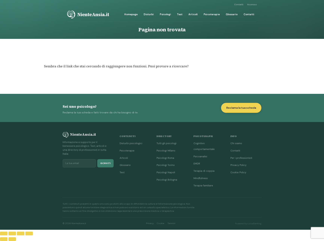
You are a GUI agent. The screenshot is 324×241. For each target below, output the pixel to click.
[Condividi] (20, 233)
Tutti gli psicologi (166, 143)
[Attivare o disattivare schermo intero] (12, 233)
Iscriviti (105, 163)
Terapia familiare (203, 185)
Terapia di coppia (204, 170)
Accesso (252, 4)
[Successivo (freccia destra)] (12, 239)
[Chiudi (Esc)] (29, 233)
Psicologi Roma (165, 158)
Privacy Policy (238, 165)
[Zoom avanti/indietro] (4, 233)
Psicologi (165, 14)
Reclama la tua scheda (241, 107)
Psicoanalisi (200, 156)
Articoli (193, 14)
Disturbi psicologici (131, 143)
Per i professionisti (241, 158)
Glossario (232, 14)
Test (180, 14)
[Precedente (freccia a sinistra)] (4, 239)
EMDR (197, 163)
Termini (171, 223)
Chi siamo (236, 143)
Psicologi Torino (166, 165)
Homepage (131, 14)
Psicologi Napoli (166, 172)
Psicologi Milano (166, 150)
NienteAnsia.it (93, 14)
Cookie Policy (238, 172)
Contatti (238, 4)
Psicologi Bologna (167, 179)
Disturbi (149, 14)
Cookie (160, 223)
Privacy (150, 223)
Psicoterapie (212, 14)
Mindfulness (201, 178)
